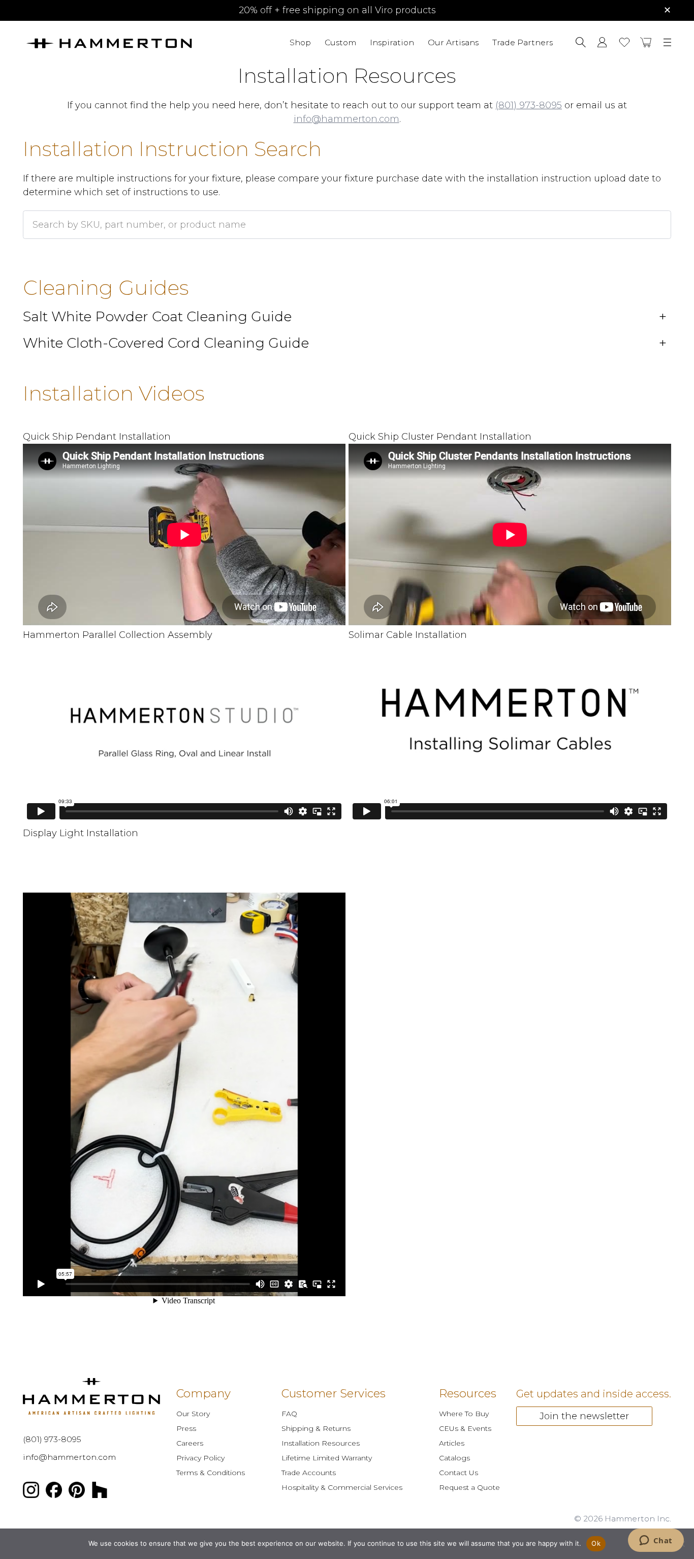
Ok (596, 1543)
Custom (340, 42)
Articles (451, 1443)
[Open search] (581, 42)
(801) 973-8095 (528, 105)
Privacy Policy (200, 1457)
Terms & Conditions (210, 1472)
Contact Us (458, 1472)
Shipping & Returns (316, 1428)
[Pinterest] (77, 1492)
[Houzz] (99, 1492)
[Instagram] (31, 1492)
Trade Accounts (308, 1472)
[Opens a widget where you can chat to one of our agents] (655, 1541)
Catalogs (454, 1457)
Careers (189, 1443)
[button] (646, 42)
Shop (300, 42)
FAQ (289, 1413)
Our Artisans (453, 42)
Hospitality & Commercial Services (341, 1487)
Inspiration (392, 42)
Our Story (193, 1413)
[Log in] (602, 42)
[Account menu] (602, 42)
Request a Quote (469, 1487)
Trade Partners (522, 42)
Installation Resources (320, 1443)
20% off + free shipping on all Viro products (337, 10)
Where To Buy (464, 1413)
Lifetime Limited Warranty (326, 1457)
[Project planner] (624, 42)
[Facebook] (54, 1492)
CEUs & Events (465, 1428)
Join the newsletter (584, 1415)
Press (186, 1428)
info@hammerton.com (346, 119)
